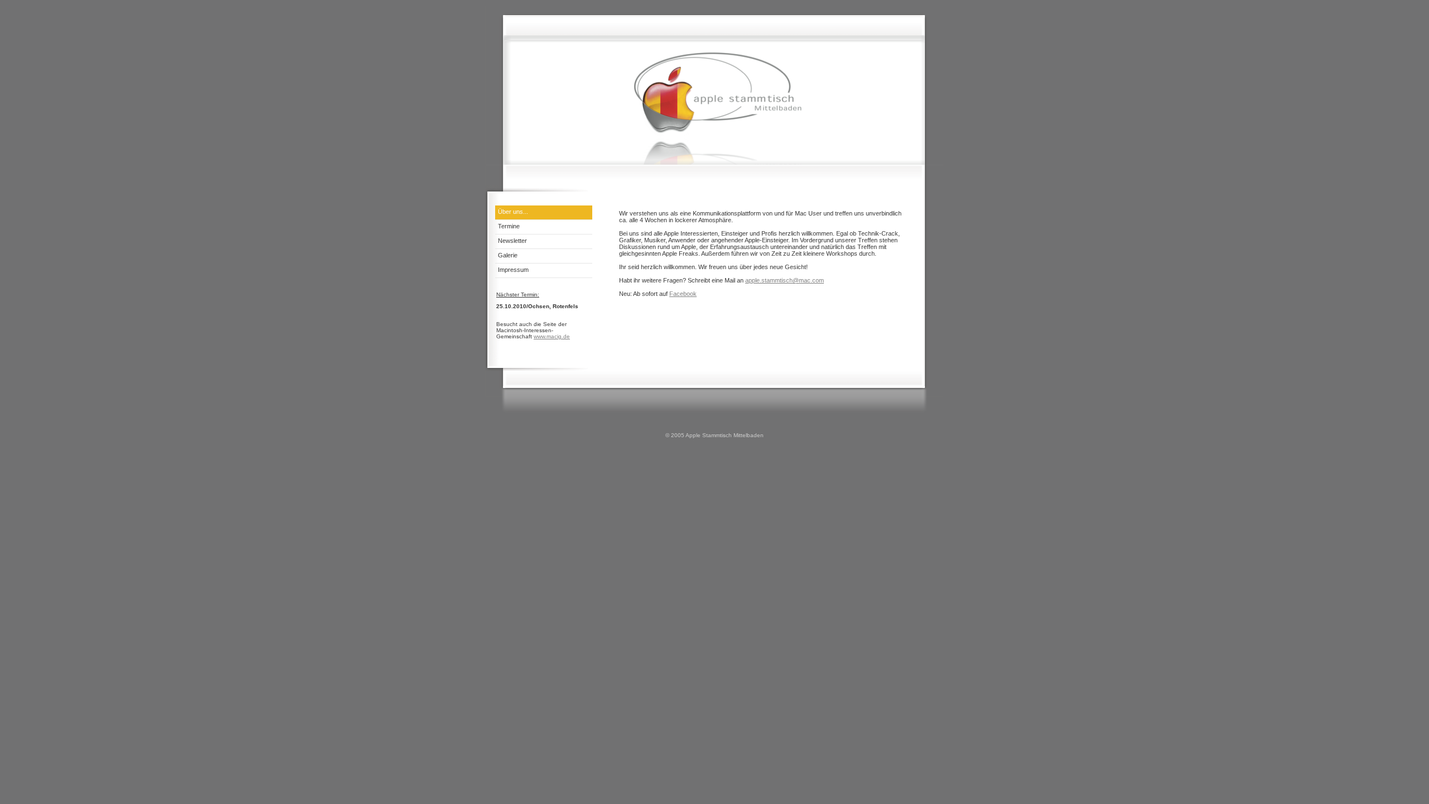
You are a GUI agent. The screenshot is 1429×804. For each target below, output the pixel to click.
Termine (509, 226)
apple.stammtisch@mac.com (784, 280)
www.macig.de (552, 336)
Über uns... (513, 211)
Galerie (507, 255)
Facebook (683, 293)
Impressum (513, 269)
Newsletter (512, 240)
